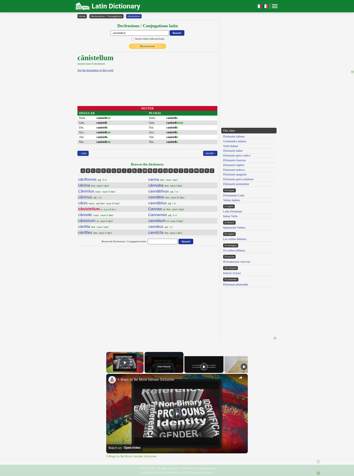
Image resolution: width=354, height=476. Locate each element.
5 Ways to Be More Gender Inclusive (146, 379)
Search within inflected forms (149, 38)
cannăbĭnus (163, 191)
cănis (99, 203)
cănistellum (133, 16)
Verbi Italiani (230, 146)
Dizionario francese (234, 160)
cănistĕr (96, 215)
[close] (318, 461)
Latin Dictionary (232, 211)
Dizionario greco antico (236, 155)
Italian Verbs (230, 216)
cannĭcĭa (165, 232)
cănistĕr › (210, 153)
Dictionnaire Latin (233, 195)
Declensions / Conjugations (106, 16)
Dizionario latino (233, 150)
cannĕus (160, 226)
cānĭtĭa (93, 226)
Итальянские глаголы (236, 261)
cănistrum (95, 220)
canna (163, 179)
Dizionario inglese (233, 165)
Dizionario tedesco (234, 169)
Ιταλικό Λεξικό (232, 273)
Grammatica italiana (234, 141)
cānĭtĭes (95, 232)
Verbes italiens (231, 200)
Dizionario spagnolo (235, 174)
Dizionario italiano (234, 136)
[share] (240, 377)
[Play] (204, 366)
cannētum (166, 220)
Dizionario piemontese (236, 184)
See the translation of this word (95, 70)
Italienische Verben (234, 227)
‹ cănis (83, 153)
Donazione (147, 46)
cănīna (93, 185)
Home (82, 16)
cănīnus (90, 197)
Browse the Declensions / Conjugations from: (124, 241)
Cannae (166, 209)
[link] (112, 379)
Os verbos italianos (234, 250)
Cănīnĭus (97, 191)
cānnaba (165, 185)
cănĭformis (92, 179)
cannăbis (166, 197)
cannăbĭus (162, 203)
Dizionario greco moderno (238, 179)
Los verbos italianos (234, 239)
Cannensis (163, 215)
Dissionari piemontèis (235, 284)
